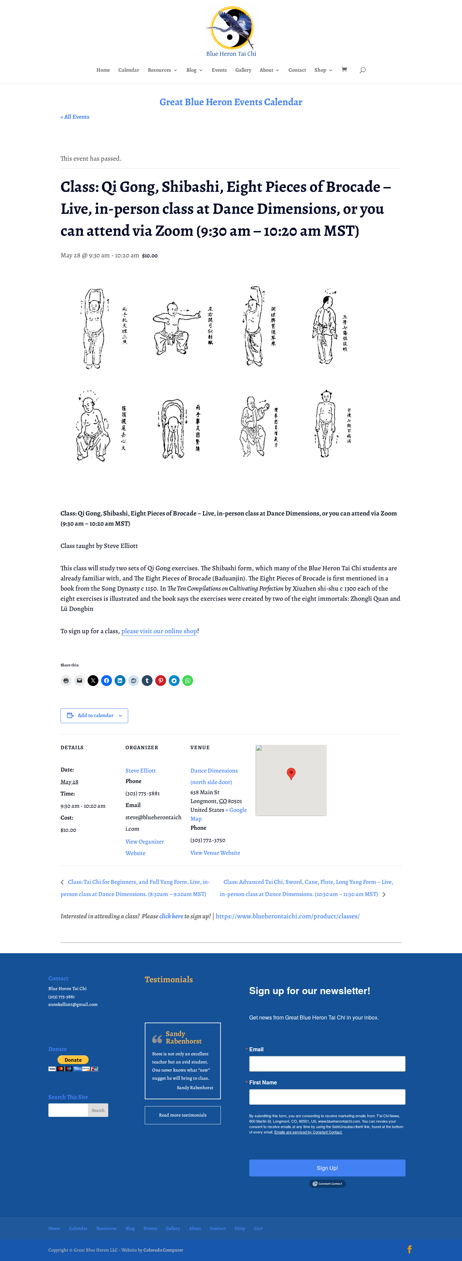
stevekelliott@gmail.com (73, 1004)
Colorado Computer (163, 1250)
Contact (297, 71)
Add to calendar (96, 715)
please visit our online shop (159, 631)
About (266, 71)
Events (219, 71)
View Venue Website (215, 853)
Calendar (128, 71)
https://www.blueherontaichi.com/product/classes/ (288, 916)
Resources (159, 71)
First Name (263, 1082)
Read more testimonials (183, 1115)
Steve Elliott (140, 770)
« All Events (75, 117)
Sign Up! (327, 1168)
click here (171, 916)
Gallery (243, 71)
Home (103, 71)
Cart (258, 1228)
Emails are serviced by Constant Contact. (308, 1131)
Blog (191, 71)
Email (256, 1049)
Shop (320, 71)
